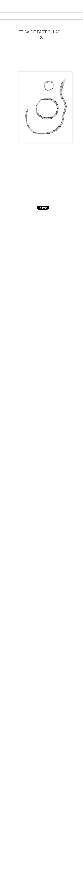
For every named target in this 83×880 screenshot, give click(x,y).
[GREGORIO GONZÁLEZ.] (35, 7)
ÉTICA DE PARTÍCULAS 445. (39, 34)
